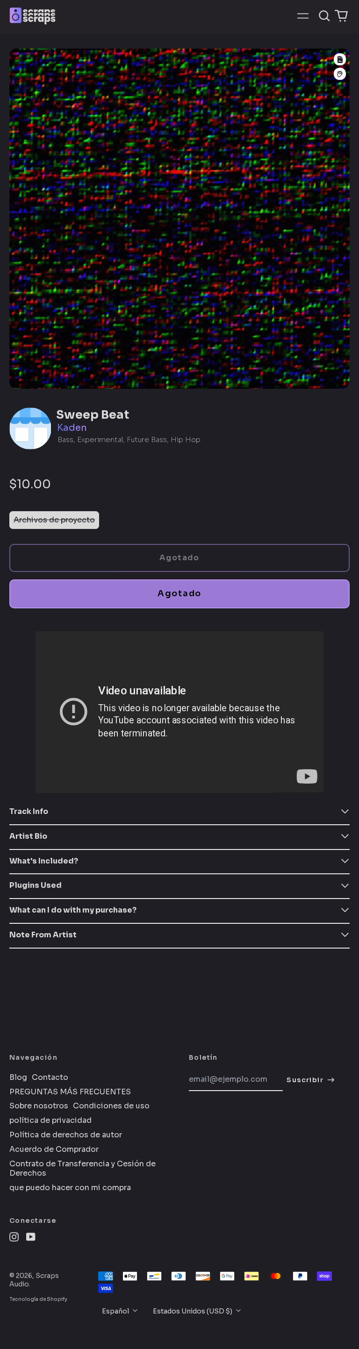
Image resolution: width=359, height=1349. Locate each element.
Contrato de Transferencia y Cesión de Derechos (82, 1168)
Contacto (50, 1077)
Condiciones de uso (111, 1106)
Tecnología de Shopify (38, 1299)
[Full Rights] (340, 59)
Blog (18, 1077)
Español (116, 1311)
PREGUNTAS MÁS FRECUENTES (70, 1092)
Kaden (72, 428)
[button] (324, 15)
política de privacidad (50, 1120)
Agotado (179, 593)
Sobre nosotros (38, 1106)
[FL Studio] (340, 74)
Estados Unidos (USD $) (193, 1311)
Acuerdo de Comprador (54, 1149)
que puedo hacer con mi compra (70, 1187)
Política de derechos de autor (65, 1135)
